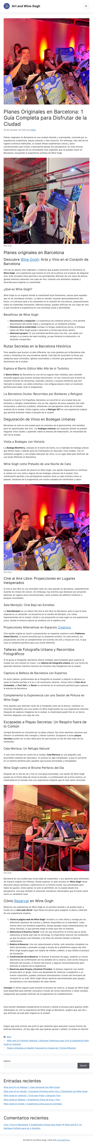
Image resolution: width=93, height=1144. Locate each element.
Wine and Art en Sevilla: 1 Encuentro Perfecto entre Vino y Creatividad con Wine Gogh (46, 1091)
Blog (9, 1037)
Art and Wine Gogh (26, 6)
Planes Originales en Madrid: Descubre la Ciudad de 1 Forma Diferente (41, 1048)
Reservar (21, 901)
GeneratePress (63, 1140)
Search (7, 1061)
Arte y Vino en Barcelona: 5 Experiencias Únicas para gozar (32, 1124)
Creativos (64, 627)
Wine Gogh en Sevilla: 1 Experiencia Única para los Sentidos (33, 1104)
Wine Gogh (30, 259)
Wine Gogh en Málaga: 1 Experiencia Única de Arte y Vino (32, 1099)
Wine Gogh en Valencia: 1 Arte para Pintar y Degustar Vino (32, 1095)
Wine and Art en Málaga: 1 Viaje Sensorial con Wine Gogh (32, 1087)
